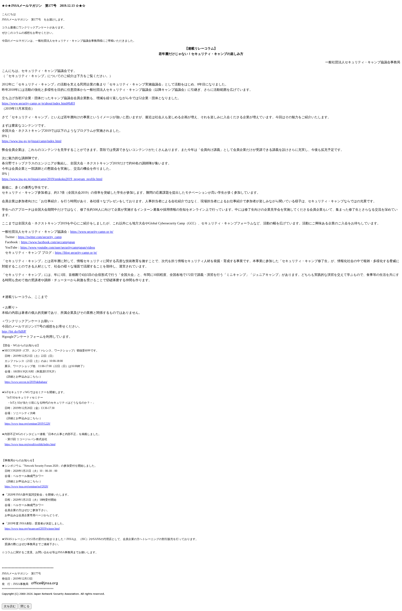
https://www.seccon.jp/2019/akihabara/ (26, 382)
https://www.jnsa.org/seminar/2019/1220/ (27, 423)
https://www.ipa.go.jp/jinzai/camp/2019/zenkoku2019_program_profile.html (52, 179)
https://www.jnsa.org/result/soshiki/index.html (30, 444)
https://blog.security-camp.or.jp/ (76, 252)
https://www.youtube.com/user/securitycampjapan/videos (57, 247)
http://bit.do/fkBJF (14, 331)
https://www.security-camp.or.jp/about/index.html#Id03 (38, 103)
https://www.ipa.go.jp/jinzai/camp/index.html (31, 141)
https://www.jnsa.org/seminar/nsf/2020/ (26, 486)
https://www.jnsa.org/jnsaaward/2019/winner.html (32, 528)
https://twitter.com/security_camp (40, 237)
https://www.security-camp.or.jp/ (91, 231)
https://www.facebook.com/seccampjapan (48, 242)
